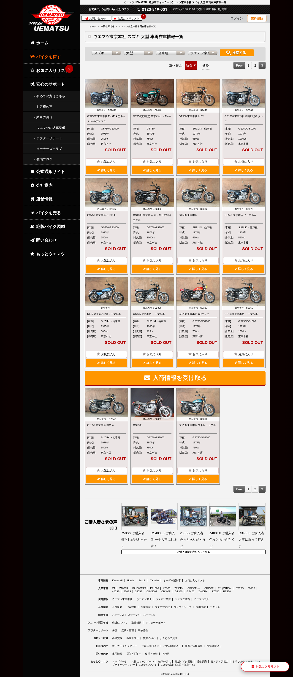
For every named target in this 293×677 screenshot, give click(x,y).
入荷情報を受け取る (179, 377)
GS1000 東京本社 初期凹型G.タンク (244, 119)
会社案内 (44, 185)
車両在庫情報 (107, 26)
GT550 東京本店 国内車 (100, 425)
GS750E (137, 425)
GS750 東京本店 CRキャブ (194, 314)
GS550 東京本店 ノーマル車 (240, 215)
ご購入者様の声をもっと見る (193, 551)
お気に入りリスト (129, 18)
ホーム (92, 26)
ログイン (236, 18)
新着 (189, 65)
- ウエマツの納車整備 (49, 127)
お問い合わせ (97, 18)
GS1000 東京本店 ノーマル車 (241, 314)
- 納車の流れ (43, 117)
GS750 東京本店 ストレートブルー (197, 428)
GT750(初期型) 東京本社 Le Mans (152, 116)
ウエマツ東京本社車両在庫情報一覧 (137, 26)
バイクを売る (48, 212)
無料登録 (257, 18)
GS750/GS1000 (110, 128)
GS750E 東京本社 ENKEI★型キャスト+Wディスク (106, 119)
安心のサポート (50, 84)
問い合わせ (46, 240)
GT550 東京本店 (188, 215)
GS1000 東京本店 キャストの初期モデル (152, 217)
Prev (239, 65)
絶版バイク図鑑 (50, 226)
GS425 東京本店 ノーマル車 (149, 314)
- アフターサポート (48, 138)
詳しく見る (108, 170)
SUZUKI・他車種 (202, 128)
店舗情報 (44, 199)
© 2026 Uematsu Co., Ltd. (175, 674)
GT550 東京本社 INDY (191, 116)
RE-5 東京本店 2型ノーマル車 (104, 314)
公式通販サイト (50, 171)
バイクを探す (48, 56)
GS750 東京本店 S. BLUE (101, 215)
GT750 (151, 128)
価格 (205, 65)
